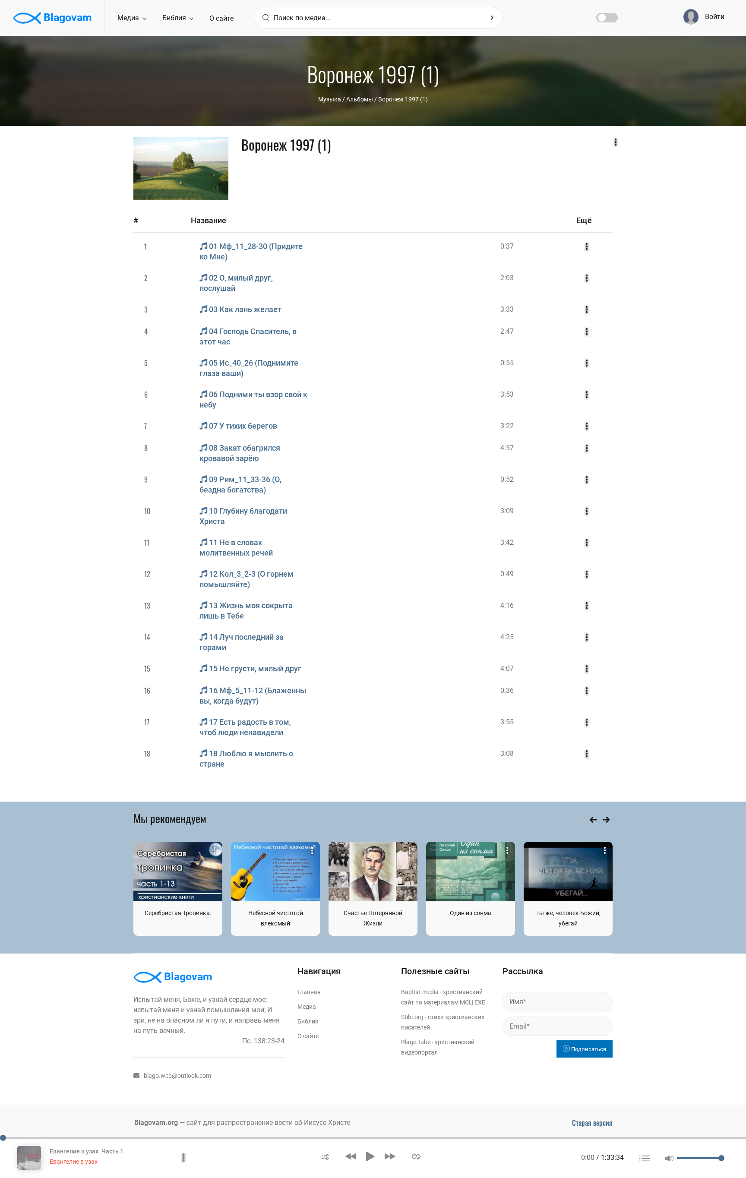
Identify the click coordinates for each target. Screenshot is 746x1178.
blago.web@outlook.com (177, 1075)
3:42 (507, 542)
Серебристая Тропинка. (178, 913)
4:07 (507, 668)
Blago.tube (415, 1042)
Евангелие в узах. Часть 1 (86, 1151)
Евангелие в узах (74, 1161)
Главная (309, 992)
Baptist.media (420, 992)
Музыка (329, 99)
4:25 (507, 637)
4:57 (507, 448)
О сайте (221, 18)
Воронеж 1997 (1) (403, 99)
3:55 (507, 722)
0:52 (507, 479)
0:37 (507, 246)
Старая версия (592, 1123)
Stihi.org (412, 1017)
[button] (325, 1156)
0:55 (507, 363)
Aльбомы (359, 99)
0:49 (507, 574)
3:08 (507, 753)
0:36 (507, 690)
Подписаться (588, 1049)
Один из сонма (470, 913)
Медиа (129, 18)
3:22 (507, 426)
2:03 (507, 278)
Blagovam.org (156, 1122)
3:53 (507, 394)
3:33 (507, 309)
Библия (175, 18)
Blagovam (66, 17)
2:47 (507, 331)
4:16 (507, 605)
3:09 (507, 511)
